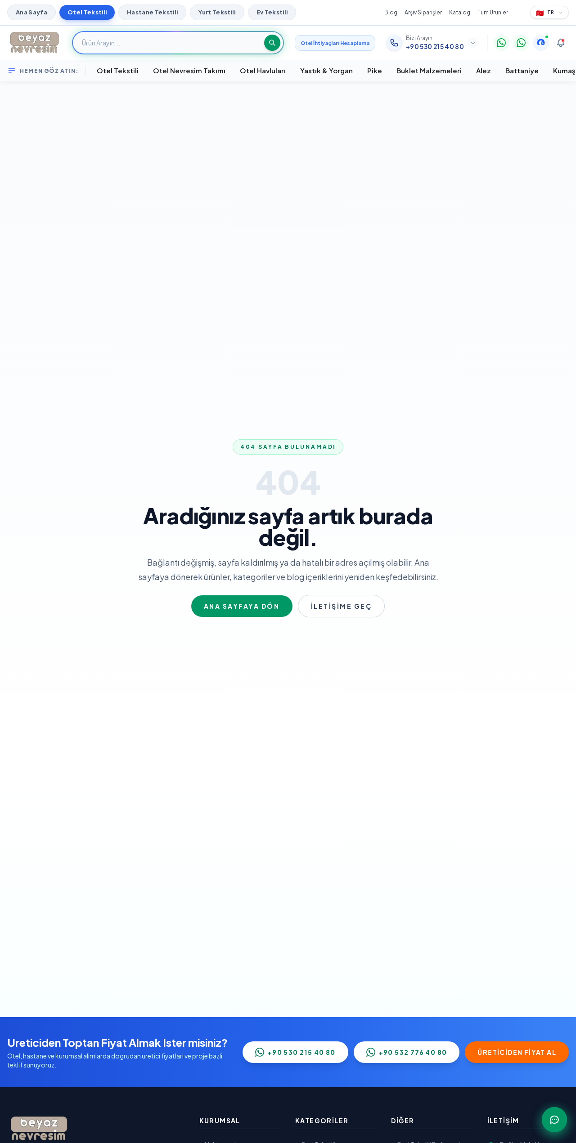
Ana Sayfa (31, 12)
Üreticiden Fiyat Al (516, 1052)
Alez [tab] (483, 70)
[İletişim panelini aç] (554, 1119)
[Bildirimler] (561, 43)
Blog (390, 12)
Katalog (459, 12)
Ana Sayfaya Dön (242, 606)
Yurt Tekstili (216, 12)
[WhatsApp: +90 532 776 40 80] (521, 43)
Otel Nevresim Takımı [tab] (189, 70)
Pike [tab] (374, 70)
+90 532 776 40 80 (413, 1052)
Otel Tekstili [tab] (118, 70)
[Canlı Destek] (541, 43)
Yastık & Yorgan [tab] (326, 70)
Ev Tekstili (272, 12)
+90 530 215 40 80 (302, 1052)
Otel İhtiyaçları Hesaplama (335, 43)
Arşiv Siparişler (423, 12)
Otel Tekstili (87, 12)
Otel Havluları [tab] (263, 70)
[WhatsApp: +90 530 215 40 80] (501, 43)
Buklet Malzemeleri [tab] (429, 70)
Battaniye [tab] (522, 70)
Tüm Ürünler (492, 12)
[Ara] (272, 43)
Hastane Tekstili (152, 12)
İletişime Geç (341, 606)
